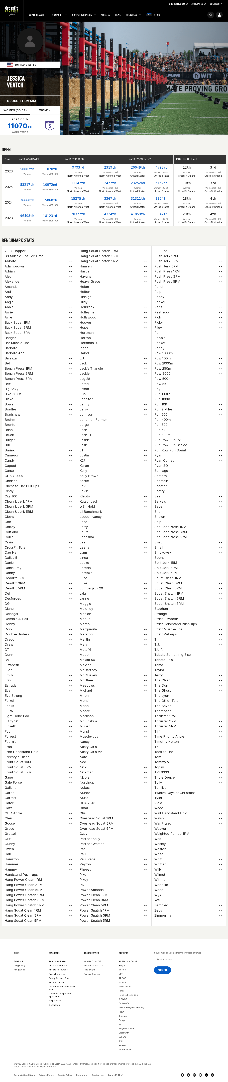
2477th (110, 183)
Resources (131, 14)
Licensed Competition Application (60, 995)
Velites (122, 969)
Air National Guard (128, 961)
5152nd (162, 183)
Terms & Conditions (24, 1075)
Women (45, 110)
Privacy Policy (46, 1075)
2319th (110, 167)
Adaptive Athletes (57, 961)
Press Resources (57, 974)
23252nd (138, 183)
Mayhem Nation (126, 1028)
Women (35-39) (15, 110)
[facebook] (182, 1075)
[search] (210, 15)
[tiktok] (212, 1075)
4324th (110, 214)
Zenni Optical (125, 986)
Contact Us (54, 1005)
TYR (121, 1041)
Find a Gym (89, 969)
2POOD (122, 978)
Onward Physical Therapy (131, 1007)
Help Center (55, 1000)
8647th (162, 214)
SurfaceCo (124, 1003)
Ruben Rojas (125, 1049)
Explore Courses (92, 974)
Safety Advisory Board (60, 978)
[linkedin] (206, 1075)
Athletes (105, 14)
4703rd (162, 167)
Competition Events (82, 14)
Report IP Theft (115, 1075)
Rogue (122, 965)
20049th (138, 167)
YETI (121, 974)
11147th (78, 183)
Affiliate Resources (58, 969)
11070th (50, 169)
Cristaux (123, 1016)
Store (154, 14)
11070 (20, 126)
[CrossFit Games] (11, 11)
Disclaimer (82, 1075)
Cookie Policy (65, 1075)
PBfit (121, 991)
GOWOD (123, 999)
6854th (162, 199)
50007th (27, 169)
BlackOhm (124, 1032)
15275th (78, 199)
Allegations (19, 969)
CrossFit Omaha (22, 101)
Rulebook (18, 961)
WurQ (122, 1024)
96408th (27, 216)
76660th (27, 200)
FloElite (122, 1045)
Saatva (122, 982)
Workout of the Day (93, 965)
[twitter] (188, 1075)
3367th (110, 199)
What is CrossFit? (92, 961)
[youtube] (200, 1075)
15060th (50, 200)
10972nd (50, 185)
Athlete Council (56, 982)
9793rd (78, 167)
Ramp (122, 1020)
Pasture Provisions (128, 995)
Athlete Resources (58, 965)
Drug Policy (19, 965)
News (118, 14)
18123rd (50, 216)
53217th (27, 185)
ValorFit (122, 1037)
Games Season (36, 14)
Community (57, 14)
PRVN (122, 1012)
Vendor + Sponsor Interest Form (62, 988)
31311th (138, 199)
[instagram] (194, 1075)
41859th (138, 214)
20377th (78, 214)
